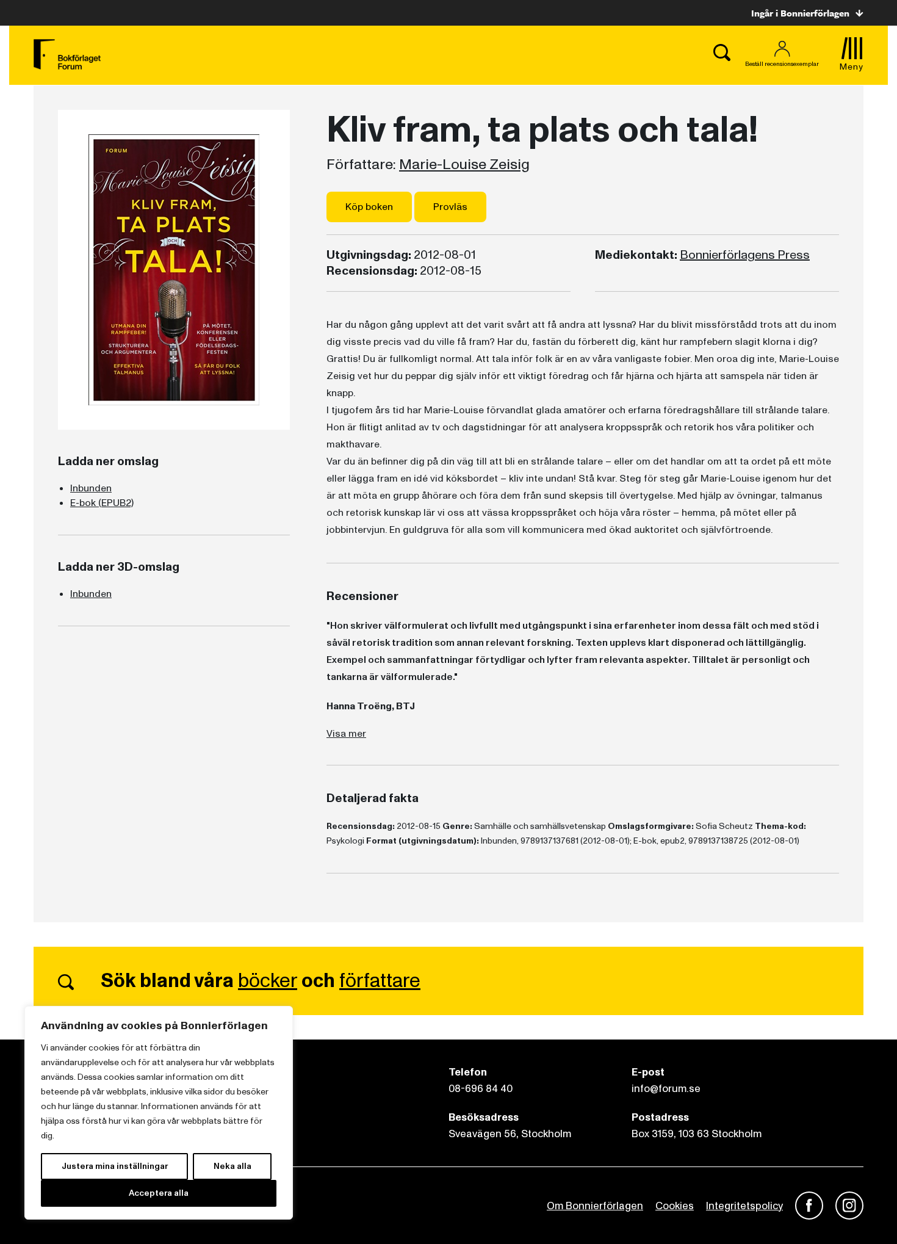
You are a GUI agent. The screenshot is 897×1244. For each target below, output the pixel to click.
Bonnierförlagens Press (745, 255)
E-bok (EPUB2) (102, 503)
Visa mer (346, 733)
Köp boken (369, 207)
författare (379, 980)
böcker (267, 980)
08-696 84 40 (480, 1089)
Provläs (450, 207)
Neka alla (232, 1166)
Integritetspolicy (744, 1206)
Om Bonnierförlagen (595, 1206)
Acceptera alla (159, 1193)
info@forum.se (666, 1089)
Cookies (674, 1206)
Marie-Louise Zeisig (464, 164)
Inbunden (91, 488)
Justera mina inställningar (115, 1166)
